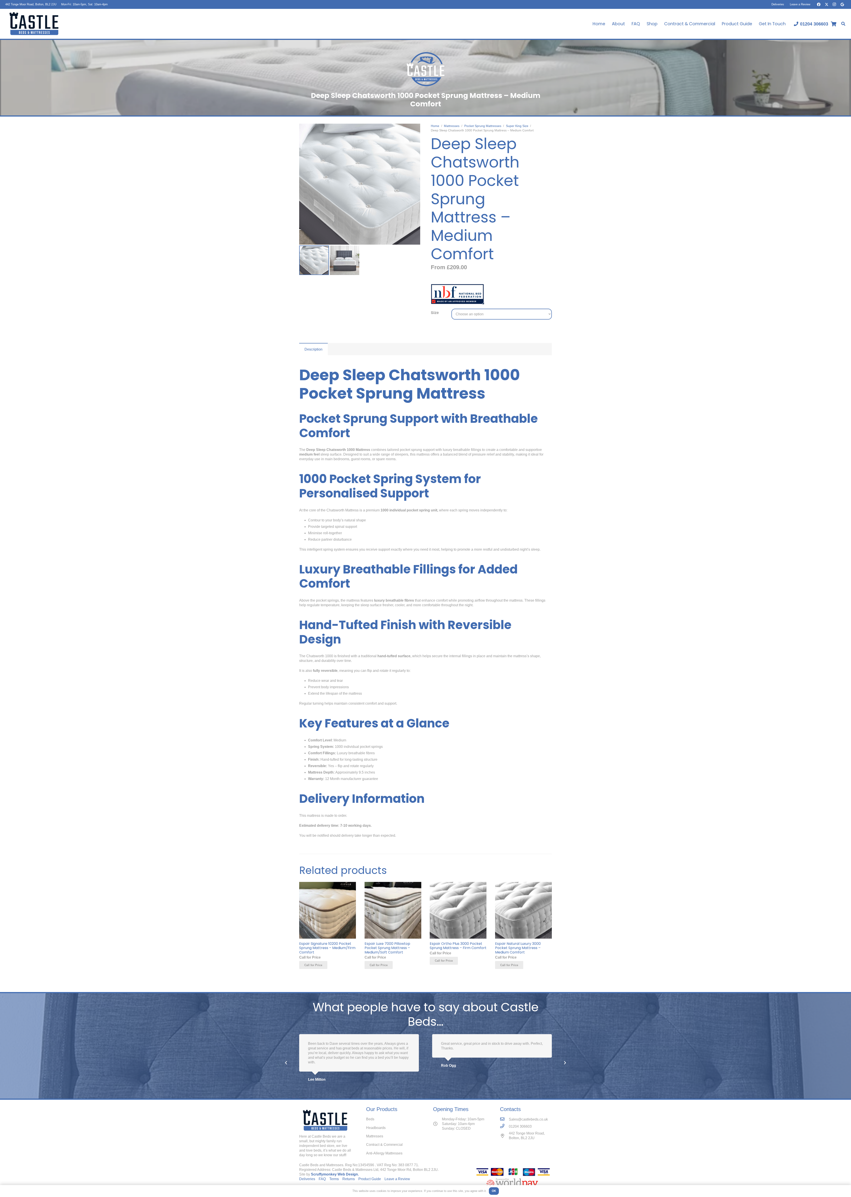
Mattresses (451, 126)
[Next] (564, 1063)
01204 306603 (520, 1126)
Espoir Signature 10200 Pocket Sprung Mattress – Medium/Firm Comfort (327, 948)
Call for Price (313, 965)
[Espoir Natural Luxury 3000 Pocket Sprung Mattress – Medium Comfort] (523, 884)
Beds (370, 1119)
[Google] (842, 4)
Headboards (376, 1128)
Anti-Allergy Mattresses (384, 1153)
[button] (843, 24)
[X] (826, 4)
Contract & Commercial (384, 1144)
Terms (334, 1179)
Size (435, 312)
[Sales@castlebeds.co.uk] (504, 1119)
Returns (348, 1179)
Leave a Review (800, 4)
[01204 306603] (504, 1126)
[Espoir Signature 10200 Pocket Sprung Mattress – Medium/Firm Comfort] (327, 884)
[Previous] (286, 1063)
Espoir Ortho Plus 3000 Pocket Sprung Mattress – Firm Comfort (458, 945)
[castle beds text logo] (33, 24)
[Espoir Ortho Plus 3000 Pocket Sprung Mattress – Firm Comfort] (458, 884)
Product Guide (369, 1179)
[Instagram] (834, 4)
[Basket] (833, 24)
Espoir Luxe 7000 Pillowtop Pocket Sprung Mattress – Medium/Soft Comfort (387, 948)
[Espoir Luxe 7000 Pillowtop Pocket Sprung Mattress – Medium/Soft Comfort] (393, 884)
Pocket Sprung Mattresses (482, 126)
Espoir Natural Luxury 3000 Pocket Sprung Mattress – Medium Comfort (518, 948)
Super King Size (517, 126)
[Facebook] (818, 4)
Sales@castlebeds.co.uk (528, 1119)
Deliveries (777, 4)
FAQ (322, 1179)
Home (435, 126)
